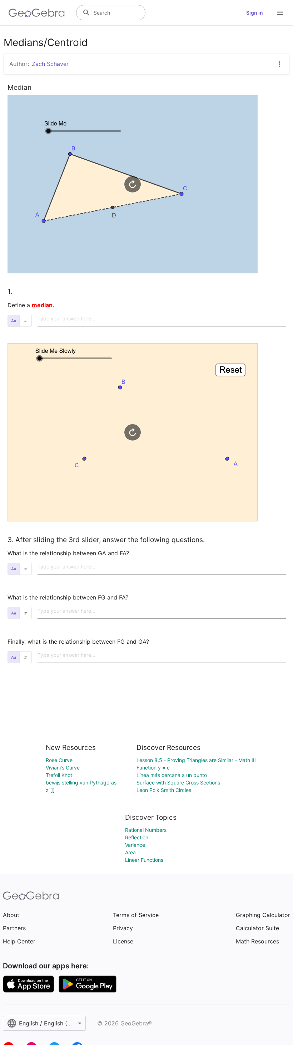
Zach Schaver (50, 63)
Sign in (254, 13)
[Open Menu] (280, 13)
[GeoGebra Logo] (37, 13)
